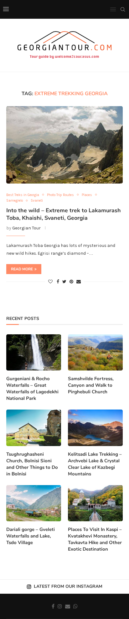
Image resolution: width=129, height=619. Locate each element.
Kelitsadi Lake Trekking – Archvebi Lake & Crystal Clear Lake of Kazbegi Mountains (95, 464)
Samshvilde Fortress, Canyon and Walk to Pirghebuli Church (91, 385)
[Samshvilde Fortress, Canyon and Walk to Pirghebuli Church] (95, 352)
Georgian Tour (26, 228)
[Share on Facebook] (58, 281)
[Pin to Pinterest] (71, 281)
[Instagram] (60, 606)
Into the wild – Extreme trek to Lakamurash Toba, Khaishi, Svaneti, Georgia (63, 214)
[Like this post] (50, 281)
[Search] (123, 9)
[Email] (67, 606)
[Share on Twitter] (64, 281)
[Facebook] (53, 606)
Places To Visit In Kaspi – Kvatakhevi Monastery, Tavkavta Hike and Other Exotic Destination (95, 539)
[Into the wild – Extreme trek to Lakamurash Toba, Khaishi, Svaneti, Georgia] (64, 145)
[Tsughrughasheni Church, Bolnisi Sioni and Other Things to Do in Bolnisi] (33, 428)
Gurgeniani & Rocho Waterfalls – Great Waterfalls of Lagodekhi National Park (32, 388)
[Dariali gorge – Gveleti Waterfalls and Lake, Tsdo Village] (33, 503)
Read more (22, 269)
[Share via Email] (78, 281)
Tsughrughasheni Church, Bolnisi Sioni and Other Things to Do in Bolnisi (32, 464)
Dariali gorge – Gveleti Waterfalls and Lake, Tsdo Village (30, 536)
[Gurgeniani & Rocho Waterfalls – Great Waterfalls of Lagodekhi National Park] (33, 352)
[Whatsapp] (75, 606)
